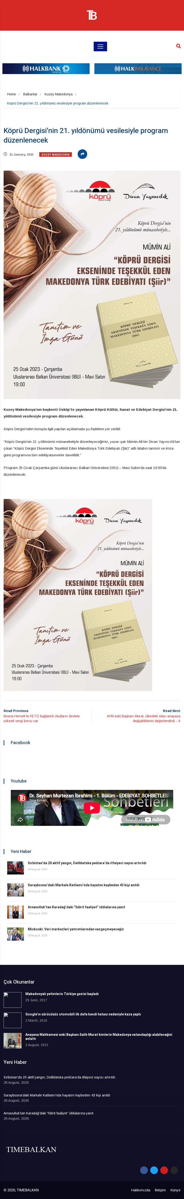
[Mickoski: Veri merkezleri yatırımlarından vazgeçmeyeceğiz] (15, 934)
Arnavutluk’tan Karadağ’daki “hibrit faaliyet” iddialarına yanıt (76, 907)
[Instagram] (174, 1170)
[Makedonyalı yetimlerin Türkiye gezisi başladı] (13, 1000)
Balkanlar (30, 94)
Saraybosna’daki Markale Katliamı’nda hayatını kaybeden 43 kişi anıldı (83, 885)
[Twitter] (154, 1170)
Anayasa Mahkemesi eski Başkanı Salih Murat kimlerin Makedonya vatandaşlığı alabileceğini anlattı (98, 1036)
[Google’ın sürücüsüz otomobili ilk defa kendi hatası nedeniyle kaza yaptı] (13, 1020)
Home (11, 94)
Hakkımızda (140, 1190)
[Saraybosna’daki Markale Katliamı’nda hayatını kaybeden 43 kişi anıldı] (15, 890)
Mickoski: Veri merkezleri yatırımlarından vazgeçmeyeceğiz (76, 929)
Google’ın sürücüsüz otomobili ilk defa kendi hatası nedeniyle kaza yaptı (83, 1014)
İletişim (160, 1190)
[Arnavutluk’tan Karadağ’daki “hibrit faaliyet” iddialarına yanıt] (15, 912)
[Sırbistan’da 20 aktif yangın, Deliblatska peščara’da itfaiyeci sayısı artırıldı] (15, 868)
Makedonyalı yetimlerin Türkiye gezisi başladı (62, 993)
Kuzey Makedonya (59, 94)
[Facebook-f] (144, 1170)
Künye (175, 1190)
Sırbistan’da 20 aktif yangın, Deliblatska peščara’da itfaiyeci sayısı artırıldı (87, 863)
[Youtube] (164, 1170)
